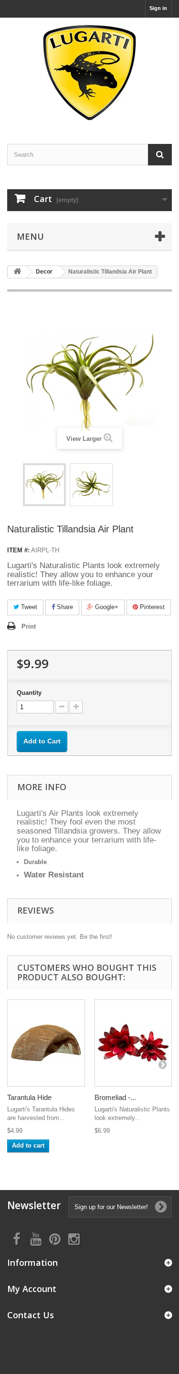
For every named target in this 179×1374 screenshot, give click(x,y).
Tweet (28, 607)
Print (28, 626)
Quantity (29, 692)
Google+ (105, 607)
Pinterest (151, 607)
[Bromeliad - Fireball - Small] (133, 1043)
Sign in (158, 8)
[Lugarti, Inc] (89, 72)
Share (64, 607)
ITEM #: (18, 550)
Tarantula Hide (29, 1097)
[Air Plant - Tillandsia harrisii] (44, 485)
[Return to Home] (17, 272)
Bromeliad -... (115, 1097)
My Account (31, 1288)
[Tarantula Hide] (46, 1043)
